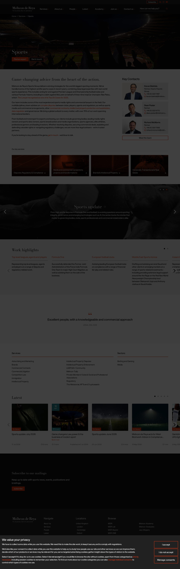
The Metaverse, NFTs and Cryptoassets (82, 384)
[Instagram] (163, 1)
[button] (5, 212)
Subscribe (152, 2)
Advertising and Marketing (23, 361)
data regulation (18, 111)
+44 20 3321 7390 (153, 127)
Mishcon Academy (146, 523)
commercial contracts (59, 108)
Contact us (128, 8)
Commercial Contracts (21, 367)
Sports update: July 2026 (24, 434)
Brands (15, 364)
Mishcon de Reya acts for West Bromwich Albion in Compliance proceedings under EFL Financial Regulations (147, 438)
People (72, 8)
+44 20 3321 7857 (153, 94)
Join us (114, 8)
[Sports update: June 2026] (110, 417)
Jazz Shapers (144, 530)
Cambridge (81, 530)
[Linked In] (160, 1)
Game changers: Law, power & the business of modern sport (67, 436)
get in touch (53, 135)
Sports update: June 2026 (104, 434)
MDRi (110, 523)
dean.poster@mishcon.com (156, 113)
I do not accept (166, 552)
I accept (166, 544)
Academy (99, 8)
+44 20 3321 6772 (153, 110)
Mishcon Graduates (146, 526)
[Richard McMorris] (132, 126)
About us (58, 8)
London (80, 526)
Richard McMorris (152, 122)
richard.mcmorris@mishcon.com (156, 130)
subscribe (18, 488)
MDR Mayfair (113, 530)
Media (120, 364)
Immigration (17, 378)
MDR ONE (112, 533)
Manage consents (166, 559)
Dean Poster (149, 105)
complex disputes (47, 105)
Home (14, 16)
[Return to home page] (23, 9)
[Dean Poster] (132, 109)
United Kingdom (82, 523)
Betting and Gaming (125, 361)
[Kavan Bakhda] (132, 91)
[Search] (166, 9)
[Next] (174, 271)
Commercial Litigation (21, 371)
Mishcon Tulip (72, 371)
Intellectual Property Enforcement (80, 364)
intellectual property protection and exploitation (90, 108)
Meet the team (145, 137)
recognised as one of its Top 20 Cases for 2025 (42, 97)
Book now (55, 439)
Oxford (79, 533)
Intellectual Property (20, 381)
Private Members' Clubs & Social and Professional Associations (87, 376)
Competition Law (19, 374)
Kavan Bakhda (150, 86)
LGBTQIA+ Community (75, 367)
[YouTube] (166, 1)
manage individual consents (120, 559)
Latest (85, 8)
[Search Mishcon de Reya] (154, 9)
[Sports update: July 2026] (30, 417)
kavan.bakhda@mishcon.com (156, 96)
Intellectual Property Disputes (78, 361)
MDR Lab (111, 526)
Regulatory (71, 380)
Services (43, 8)
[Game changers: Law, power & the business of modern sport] (70, 417)
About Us (47, 523)
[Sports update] (90, 211)
